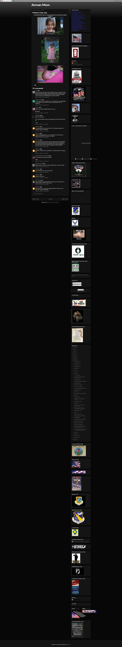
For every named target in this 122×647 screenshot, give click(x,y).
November (76, 363)
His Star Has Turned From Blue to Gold (79, 406)
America (75, 412)
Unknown (37, 126)
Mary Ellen (37, 180)
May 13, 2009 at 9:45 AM (41, 191)
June (75, 371)
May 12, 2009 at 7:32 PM (41, 172)
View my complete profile (77, 64)
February (76, 435)
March (75, 434)
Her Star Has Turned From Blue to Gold (79, 377)
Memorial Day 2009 (78, 384)
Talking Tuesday (77, 383)
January (76, 437)
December (76, 361)
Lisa (36, 90)
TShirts (83, 291)
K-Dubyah (37, 115)
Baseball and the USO (78, 422)
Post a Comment (38, 193)
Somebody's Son (77, 379)
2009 (74, 359)
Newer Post (36, 199)
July (75, 370)
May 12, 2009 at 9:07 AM (42, 161)
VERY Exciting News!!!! (78, 424)
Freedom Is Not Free (78, 386)
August (75, 368)
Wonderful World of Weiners (41, 155)
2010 (74, 358)
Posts (74, 283)
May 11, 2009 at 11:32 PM (41, 112)
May (75, 373)
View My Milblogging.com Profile (79, 599)
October (76, 364)
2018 (74, 347)
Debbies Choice (39, 163)
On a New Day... (77, 375)
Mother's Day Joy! (77, 410)
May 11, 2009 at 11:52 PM (41, 124)
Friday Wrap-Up (77, 390)
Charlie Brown (77, 397)
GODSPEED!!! (77, 417)
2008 (74, 439)
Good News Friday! (78, 401)
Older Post (65, 199)
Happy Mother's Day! (78, 414)
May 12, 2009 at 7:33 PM (41, 177)
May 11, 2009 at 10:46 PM (42, 105)
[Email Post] (35, 85)
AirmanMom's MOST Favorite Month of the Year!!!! (80, 427)
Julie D (37, 107)
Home (50, 199)
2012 (74, 354)
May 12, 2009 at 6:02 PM (42, 166)
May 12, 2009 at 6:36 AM (42, 137)
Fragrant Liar (38, 99)
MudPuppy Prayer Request (79, 415)
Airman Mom (41, 4)
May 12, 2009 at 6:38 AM (41, 146)
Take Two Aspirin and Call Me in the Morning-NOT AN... (80, 430)
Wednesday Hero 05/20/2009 (80, 393)
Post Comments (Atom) (53, 202)
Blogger (68, 644)
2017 (74, 349)
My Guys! (76, 395)
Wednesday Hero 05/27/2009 (80, 381)
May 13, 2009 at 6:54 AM (41, 184)
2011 (74, 356)
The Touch (76, 403)
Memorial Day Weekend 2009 (80, 388)
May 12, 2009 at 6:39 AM (42, 153)
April (75, 432)
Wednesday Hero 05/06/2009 (80, 419)
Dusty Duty (76, 391)
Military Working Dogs (78, 421)
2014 (74, 352)
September (76, 366)
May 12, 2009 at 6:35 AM (42, 130)
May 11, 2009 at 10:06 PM (42, 97)
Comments (75, 285)
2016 (74, 351)
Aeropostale (79, 291)
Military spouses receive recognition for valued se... (80, 408)
